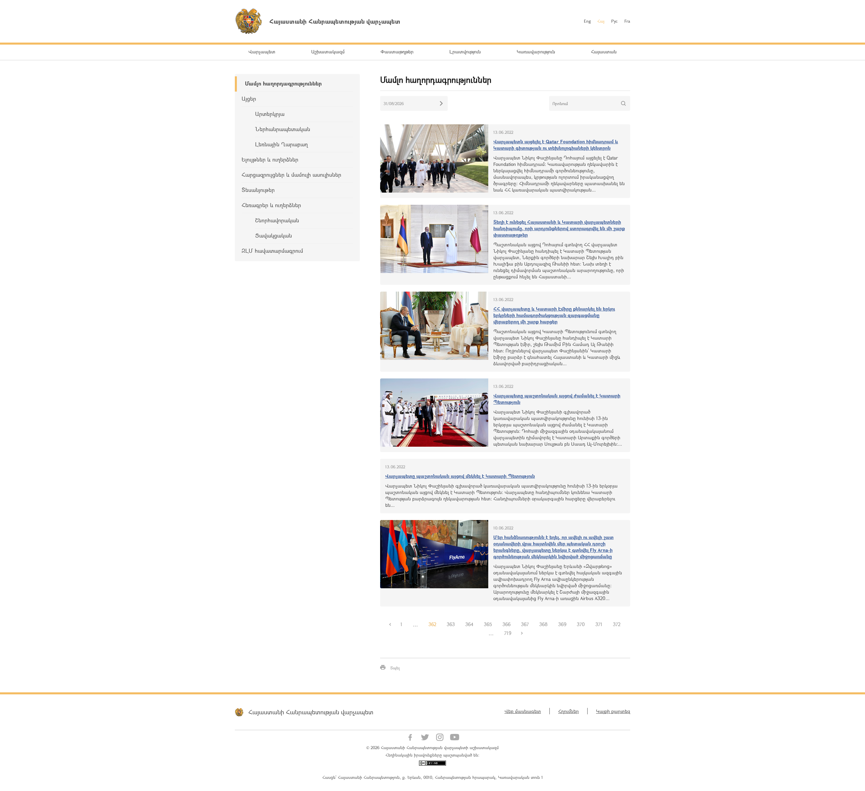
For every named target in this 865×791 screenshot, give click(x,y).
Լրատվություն (465, 51)
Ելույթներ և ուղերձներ (270, 159)
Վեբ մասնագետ (522, 711)
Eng (587, 21)
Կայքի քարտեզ (613, 711)
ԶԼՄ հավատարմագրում (272, 250)
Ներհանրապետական (282, 128)
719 (507, 633)
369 (562, 624)
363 (451, 624)
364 (469, 624)
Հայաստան (604, 51)
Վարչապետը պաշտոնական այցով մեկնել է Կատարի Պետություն (460, 476)
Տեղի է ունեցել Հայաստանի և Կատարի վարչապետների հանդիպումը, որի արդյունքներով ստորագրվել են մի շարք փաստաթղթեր (559, 228)
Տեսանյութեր (258, 189)
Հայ (600, 21)
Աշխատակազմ (328, 51)
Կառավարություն (536, 51)
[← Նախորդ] (390, 624)
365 (488, 624)
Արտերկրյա (270, 113)
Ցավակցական (273, 235)
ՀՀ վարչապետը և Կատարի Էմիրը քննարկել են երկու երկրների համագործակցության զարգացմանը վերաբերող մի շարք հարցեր (554, 315)
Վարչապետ (261, 51)
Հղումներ (568, 711)
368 (543, 624)
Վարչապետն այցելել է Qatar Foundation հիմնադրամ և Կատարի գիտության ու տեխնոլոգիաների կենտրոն (555, 144)
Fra (627, 21)
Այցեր (249, 98)
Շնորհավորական (277, 220)
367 (525, 624)
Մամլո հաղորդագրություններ (283, 83)
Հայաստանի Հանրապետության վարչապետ (310, 712)
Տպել (395, 667)
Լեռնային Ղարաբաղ (281, 144)
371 (598, 624)
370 (581, 624)
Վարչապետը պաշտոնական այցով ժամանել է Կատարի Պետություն (556, 398)
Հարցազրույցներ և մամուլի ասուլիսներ (291, 174)
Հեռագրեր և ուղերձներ (271, 204)
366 (506, 624)
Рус (614, 21)
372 (616, 624)
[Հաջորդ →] (521, 633)
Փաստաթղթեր (397, 51)
